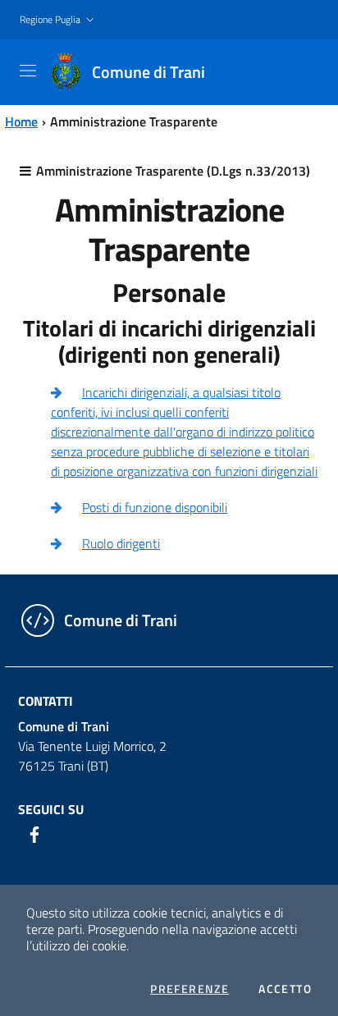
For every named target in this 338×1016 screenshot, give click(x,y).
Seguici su (51, 809)
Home (21, 121)
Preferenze (189, 989)
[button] (59, 20)
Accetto (285, 989)
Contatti (45, 701)
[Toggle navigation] (28, 70)
